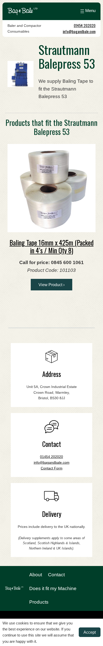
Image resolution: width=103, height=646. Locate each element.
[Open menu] (87, 11)
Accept (90, 632)
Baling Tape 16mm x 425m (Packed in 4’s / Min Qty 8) (52, 246)
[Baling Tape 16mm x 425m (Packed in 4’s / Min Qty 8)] (52, 188)
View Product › (51, 284)
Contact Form (51, 468)
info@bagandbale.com (79, 31)
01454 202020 (85, 25)
